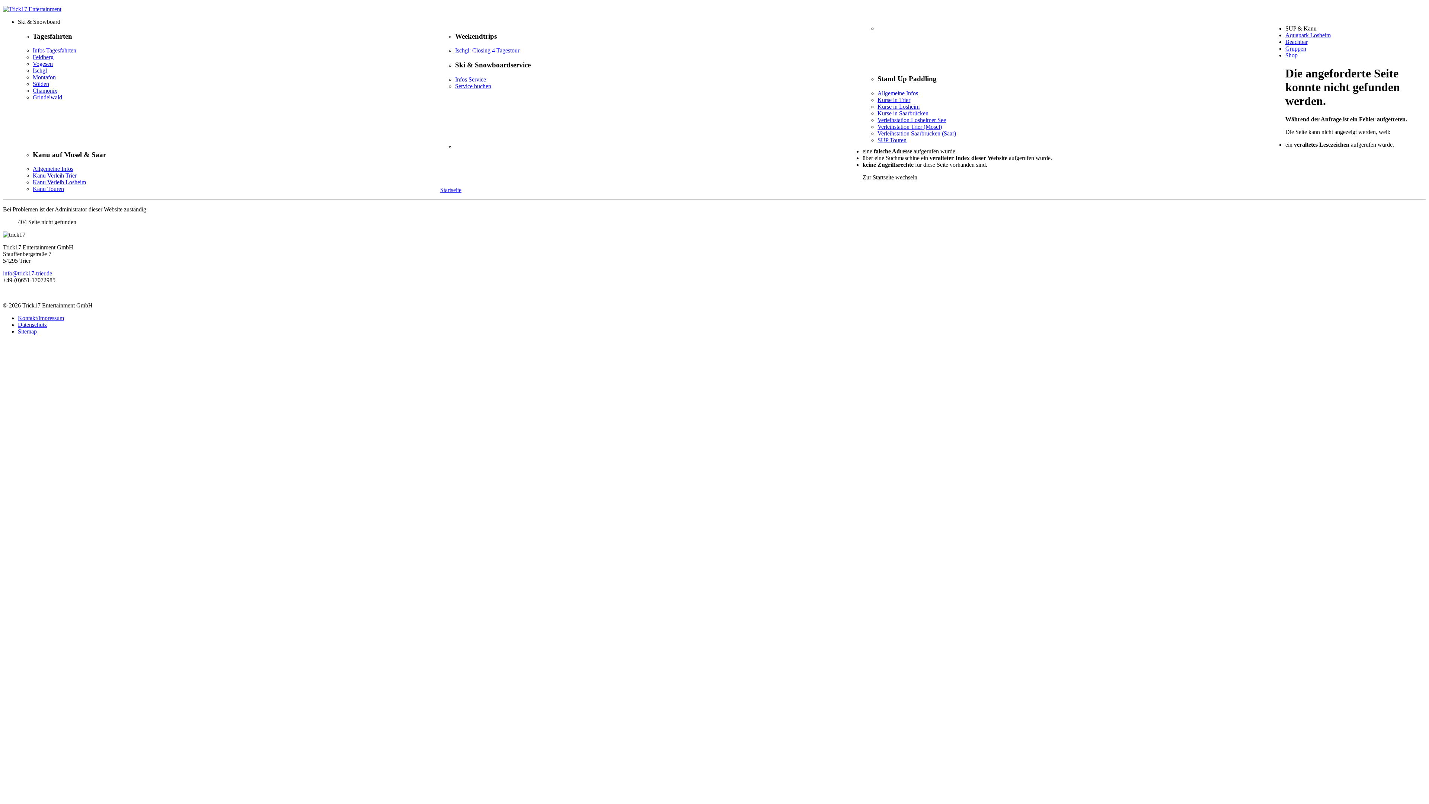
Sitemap (27, 331)
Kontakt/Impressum (41, 318)
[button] (722, 22)
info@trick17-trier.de (27, 273)
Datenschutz (32, 325)
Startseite (450, 190)
